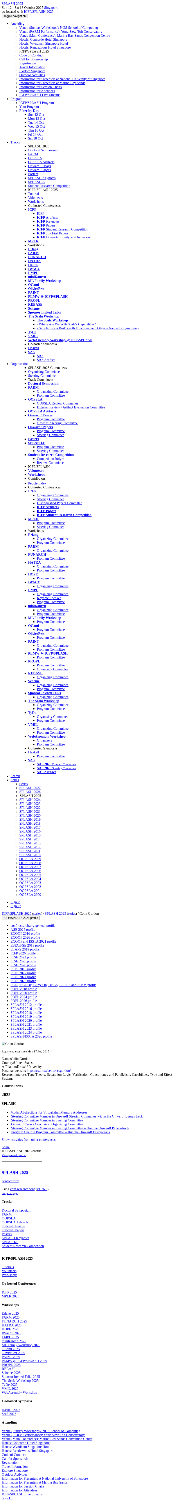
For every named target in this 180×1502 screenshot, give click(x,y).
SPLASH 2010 (30, 855)
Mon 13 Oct (36, 118)
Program (16, 99)
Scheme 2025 (11, 1373)
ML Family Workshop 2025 (21, 1345)
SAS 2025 (9, 1414)
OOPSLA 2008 (30, 863)
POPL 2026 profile (24, 1001)
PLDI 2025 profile (23, 981)
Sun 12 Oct (36, 114)
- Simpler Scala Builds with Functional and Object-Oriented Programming (88, 328)
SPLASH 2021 (30, 811)
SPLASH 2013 (30, 843)
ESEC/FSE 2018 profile (27, 945)
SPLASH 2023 (30, 803)
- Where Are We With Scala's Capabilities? (66, 324)
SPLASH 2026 (30, 792)
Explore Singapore (32, 71)
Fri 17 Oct (35, 134)
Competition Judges (50, 459)
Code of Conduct (31, 55)
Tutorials (34, 194)
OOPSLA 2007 (30, 867)
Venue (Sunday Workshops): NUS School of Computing (58, 27)
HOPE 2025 (10, 1329)
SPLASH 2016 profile (26, 1008)
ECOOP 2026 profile (25, 937)
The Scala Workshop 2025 (20, 1380)
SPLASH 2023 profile (26, 1028)
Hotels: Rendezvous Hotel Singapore (45, 47)
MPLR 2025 (10, 1296)
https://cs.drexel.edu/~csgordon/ (48, 1070)
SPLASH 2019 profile (26, 1016)
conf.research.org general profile (33, 925)
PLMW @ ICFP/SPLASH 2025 (24, 1361)
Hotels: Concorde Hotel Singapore (43, 39)
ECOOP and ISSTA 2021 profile (33, 941)
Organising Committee (52, 669)
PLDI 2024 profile (23, 977)
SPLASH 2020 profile (26, 1020)
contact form (10, 1181)
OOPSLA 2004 (30, 879)
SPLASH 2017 (30, 827)
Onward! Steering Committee (57, 423)
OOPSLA (35, 158)
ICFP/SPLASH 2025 (39, 11)
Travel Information (32, 67)
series (37, 913)
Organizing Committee (44, 372)
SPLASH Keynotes (42, 178)
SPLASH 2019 (30, 819)
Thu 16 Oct (36, 130)
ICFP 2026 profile (23, 953)
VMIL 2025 (10, 1388)
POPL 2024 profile (24, 997)
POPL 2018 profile (24, 989)
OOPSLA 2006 (30, 871)
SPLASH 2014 (30, 839)
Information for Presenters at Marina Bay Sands (52, 83)
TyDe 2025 (10, 1384)
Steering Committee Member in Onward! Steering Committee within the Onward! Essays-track (77, 1116)
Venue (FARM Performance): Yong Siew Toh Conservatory (60, 31)
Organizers (44, 740)
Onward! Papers (39, 170)
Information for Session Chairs (40, 87)
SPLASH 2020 (30, 815)
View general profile (14, 1155)
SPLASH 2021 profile (26, 1024)
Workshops (36, 201)
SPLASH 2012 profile (26, 1005)
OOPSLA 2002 (30, 887)
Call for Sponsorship (33, 59)
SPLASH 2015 (30, 835)
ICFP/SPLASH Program (36, 103)
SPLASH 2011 (29, 851)
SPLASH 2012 (30, 847)
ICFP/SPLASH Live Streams (39, 95)
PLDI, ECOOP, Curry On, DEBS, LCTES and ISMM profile (53, 985)
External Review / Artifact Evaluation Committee (71, 407)
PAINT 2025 (11, 1357)
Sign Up (7, 1498)
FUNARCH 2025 (14, 1321)
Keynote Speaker (49, 598)
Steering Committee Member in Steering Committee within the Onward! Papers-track (70, 1128)
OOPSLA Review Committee (57, 403)
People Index (37, 483)
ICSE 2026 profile (23, 965)
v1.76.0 (42, 1189)
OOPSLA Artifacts (41, 162)
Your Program (29, 107)
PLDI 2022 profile (23, 973)
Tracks (15, 142)
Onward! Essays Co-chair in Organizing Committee (47, 1124)
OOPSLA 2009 (30, 859)
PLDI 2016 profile (23, 969)
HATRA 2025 (12, 1325)
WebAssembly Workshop (19, 1392)
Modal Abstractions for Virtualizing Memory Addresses (49, 1112)
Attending (17, 23)
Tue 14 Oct (36, 122)
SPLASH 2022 (30, 807)
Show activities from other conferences (29, 1139)
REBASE (9, 1369)
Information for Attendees (37, 91)
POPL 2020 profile (24, 993)
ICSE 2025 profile (23, 961)
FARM (33, 154)
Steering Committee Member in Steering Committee (47, 1120)
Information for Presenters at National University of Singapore (62, 79)
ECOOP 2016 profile (25, 933)
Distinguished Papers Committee (59, 503)
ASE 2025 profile (23, 929)
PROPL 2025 (11, 1365)
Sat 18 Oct (35, 138)
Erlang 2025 (10, 1313)
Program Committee (51, 395)
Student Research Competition (49, 186)
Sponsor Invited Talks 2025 (21, 1377)
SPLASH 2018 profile (26, 1012)
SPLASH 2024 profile (26, 1032)
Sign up (16, 906)
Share (6, 1147)
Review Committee (50, 462)
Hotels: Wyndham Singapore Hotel (43, 43)
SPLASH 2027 (30, 788)
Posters (33, 174)
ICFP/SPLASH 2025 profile (21, 918)
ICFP (40, 213)
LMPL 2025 (10, 1337)
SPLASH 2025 (55, 913)
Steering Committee (42, 375)
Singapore (51, 7)
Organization (20, 364)
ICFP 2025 (9, 1292)
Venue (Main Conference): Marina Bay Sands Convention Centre (64, 35)
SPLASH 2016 (30, 831)
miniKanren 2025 (14, 1341)
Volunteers (35, 198)
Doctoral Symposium (43, 150)
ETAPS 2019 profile (25, 949)
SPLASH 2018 (30, 823)
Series (23, 784)
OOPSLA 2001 (30, 890)
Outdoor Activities (32, 75)
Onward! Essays (39, 166)
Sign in (15, 902)
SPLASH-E (36, 182)
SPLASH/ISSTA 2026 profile (31, 1036)
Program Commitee (50, 447)
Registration (27, 63)
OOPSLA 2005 (30, 875)
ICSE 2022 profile (23, 957)
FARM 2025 (11, 1317)
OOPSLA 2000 (30, 894)
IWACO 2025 (11, 1333)
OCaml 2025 (11, 1349)
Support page (10, 1193)
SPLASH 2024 (30, 800)
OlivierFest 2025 (13, 1353)
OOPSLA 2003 (30, 883)
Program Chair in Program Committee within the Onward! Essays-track (60, 1132)
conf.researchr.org (22, 1189)
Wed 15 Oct (36, 126)
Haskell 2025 (11, 1410)
